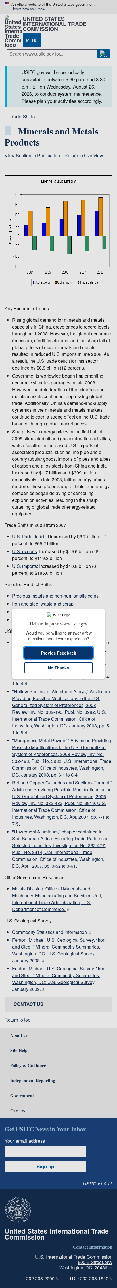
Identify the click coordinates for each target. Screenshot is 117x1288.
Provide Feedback (58, 653)
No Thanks (58, 668)
